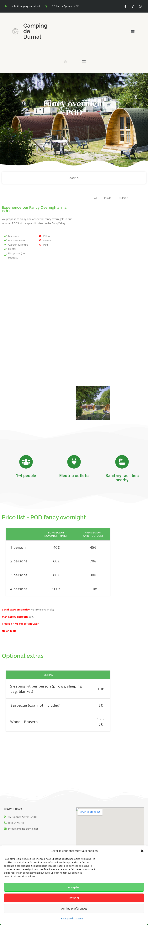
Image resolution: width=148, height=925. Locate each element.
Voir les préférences (74, 908)
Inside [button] (107, 198)
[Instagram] (140, 6)
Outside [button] (123, 198)
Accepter (74, 887)
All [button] (95, 198)
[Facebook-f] (125, 6)
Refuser (74, 898)
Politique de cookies (72, 918)
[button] (142, 851)
